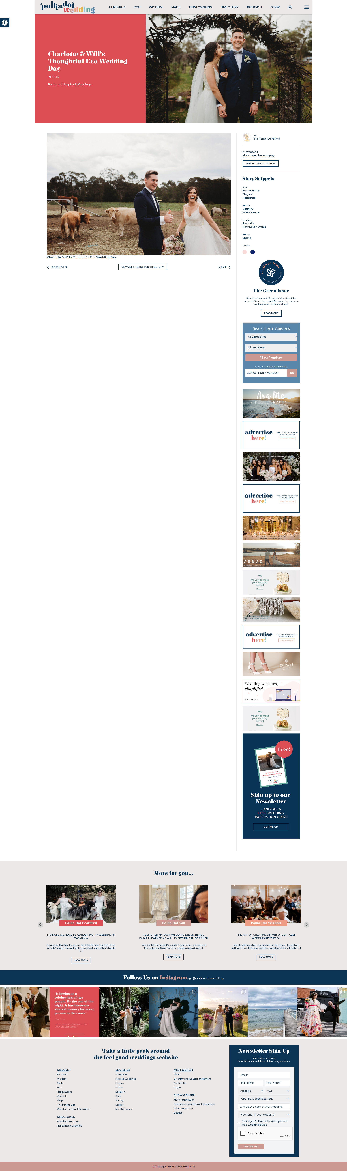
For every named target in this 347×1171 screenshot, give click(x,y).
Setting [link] (119, 1100)
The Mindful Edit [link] (66, 1104)
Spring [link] (247, 238)
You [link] (137, 7)
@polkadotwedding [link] (208, 978)
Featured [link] (117, 7)
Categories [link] (121, 1074)
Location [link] (120, 1091)
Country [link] (248, 208)
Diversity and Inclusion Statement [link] (192, 1078)
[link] (4, 22)
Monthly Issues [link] (123, 1109)
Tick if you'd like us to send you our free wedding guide (265, 1123)
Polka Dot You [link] (173, 923)
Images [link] (119, 1083)
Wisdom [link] (156, 7)
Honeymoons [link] (200, 7)
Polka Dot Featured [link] (81, 923)
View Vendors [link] (271, 358)
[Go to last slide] (40, 925)
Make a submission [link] (184, 1099)
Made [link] (175, 7)
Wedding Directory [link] (67, 1121)
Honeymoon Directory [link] (69, 1125)
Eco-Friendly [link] (251, 190)
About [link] (177, 1074)
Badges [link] (178, 1112)
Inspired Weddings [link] (77, 84)
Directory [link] (229, 7)
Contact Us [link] (180, 1083)
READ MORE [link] (271, 313)
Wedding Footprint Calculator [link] (73, 1109)
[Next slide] (306, 925)
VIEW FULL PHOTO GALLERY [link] (260, 163)
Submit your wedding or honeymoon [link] (194, 1104)
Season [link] (119, 1104)
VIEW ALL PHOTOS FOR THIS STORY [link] (142, 267)
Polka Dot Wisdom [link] (266, 923)
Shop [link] (275, 7)
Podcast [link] (254, 7)
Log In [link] (177, 1087)
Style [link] (118, 1096)
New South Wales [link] (254, 227)
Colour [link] (119, 1087)
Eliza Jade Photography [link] (258, 155)
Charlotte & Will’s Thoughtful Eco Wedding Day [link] (81, 257)
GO (292, 372)
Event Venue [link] (251, 212)
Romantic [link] (249, 197)
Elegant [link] (248, 194)
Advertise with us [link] (183, 1108)
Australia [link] (248, 223)
